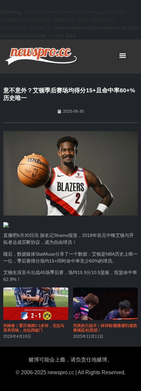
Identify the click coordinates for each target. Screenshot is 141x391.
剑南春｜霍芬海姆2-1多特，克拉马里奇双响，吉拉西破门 (33, 328)
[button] (122, 55)
